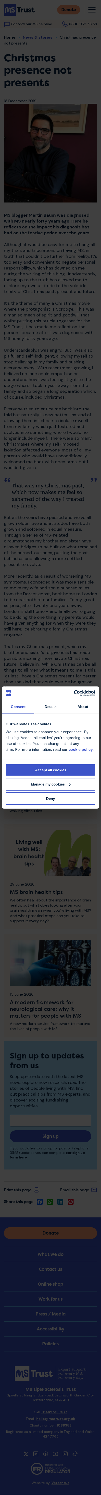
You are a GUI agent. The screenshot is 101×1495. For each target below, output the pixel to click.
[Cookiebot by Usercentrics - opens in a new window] (73, 693)
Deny (50, 799)
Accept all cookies (50, 770)
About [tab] (82, 707)
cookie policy (81, 749)
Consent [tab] (18, 707)
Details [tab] (51, 707)
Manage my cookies (48, 784)
